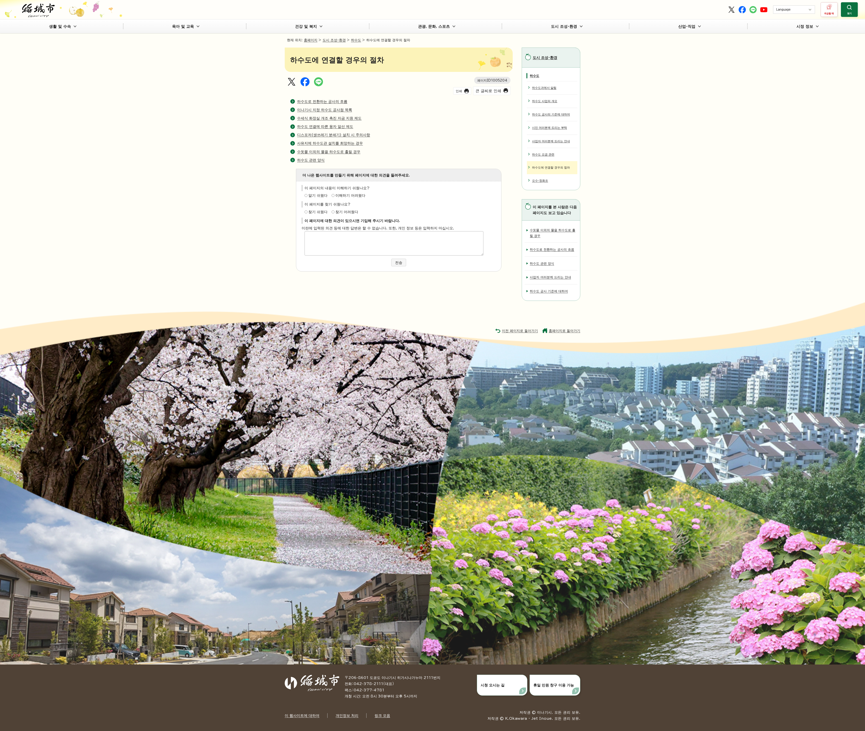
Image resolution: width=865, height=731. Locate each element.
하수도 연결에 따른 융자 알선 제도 (325, 126)
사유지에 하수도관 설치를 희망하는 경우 (330, 143)
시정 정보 (805, 26)
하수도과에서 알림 (544, 87)
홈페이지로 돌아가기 (564, 330)
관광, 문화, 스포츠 (434, 26)
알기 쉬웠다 (318, 195)
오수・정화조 (540, 180)
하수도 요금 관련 (543, 154)
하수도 (356, 40)
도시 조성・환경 (564, 26)
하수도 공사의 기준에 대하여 (551, 114)
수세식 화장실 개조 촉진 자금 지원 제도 (329, 118)
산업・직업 (686, 26)
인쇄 (459, 91)
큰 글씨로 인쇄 (488, 91)
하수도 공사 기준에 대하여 (549, 291)
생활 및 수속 (60, 26)
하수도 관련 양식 (311, 160)
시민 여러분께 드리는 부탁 (549, 127)
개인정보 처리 (347, 715)
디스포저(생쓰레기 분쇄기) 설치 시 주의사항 (333, 135)
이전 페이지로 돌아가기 (520, 330)
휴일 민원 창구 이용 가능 (553, 685)
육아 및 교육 (183, 26)
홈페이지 (310, 40)
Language (783, 9)
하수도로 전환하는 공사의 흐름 (322, 101)
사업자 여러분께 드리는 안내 (551, 141)
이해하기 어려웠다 (350, 195)
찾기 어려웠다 (346, 212)
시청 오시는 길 (493, 685)
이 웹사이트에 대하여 (302, 715)
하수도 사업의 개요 (544, 101)
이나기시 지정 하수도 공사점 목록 (324, 110)
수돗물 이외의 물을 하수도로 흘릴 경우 (328, 151)
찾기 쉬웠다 (318, 212)
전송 (398, 262)
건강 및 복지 (306, 26)
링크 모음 (382, 715)
